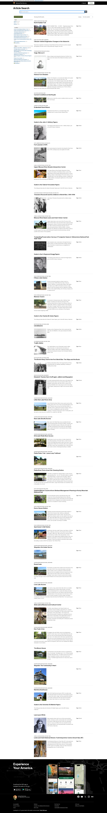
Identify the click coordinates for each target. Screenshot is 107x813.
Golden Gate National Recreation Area (21, 30)
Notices (35, 804)
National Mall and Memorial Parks (20, 36)
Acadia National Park (18, 33)
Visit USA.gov (43, 810)
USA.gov (77, 804)
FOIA (14, 807)
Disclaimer (56, 805)
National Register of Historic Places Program (22, 55)
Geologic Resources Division (19, 49)
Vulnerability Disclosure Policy (61, 807)
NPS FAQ (36, 807)
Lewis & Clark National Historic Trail (21, 29)
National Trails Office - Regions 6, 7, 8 (21, 47)
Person (15, 24)
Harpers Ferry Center (18, 58)
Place (15, 22)
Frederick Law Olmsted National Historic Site (22, 39)
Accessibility (16, 804)
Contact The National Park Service (41, 805)
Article (15, 21)
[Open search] (32, 27)
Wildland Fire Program (18, 54)
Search (84, 3)
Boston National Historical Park (20, 34)
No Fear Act (57, 804)
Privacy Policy (16, 805)
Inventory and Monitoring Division (20, 52)
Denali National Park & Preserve (20, 37)
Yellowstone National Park (19, 32)
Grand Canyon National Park (19, 41)
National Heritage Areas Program (20, 59)
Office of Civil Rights (79, 805)
